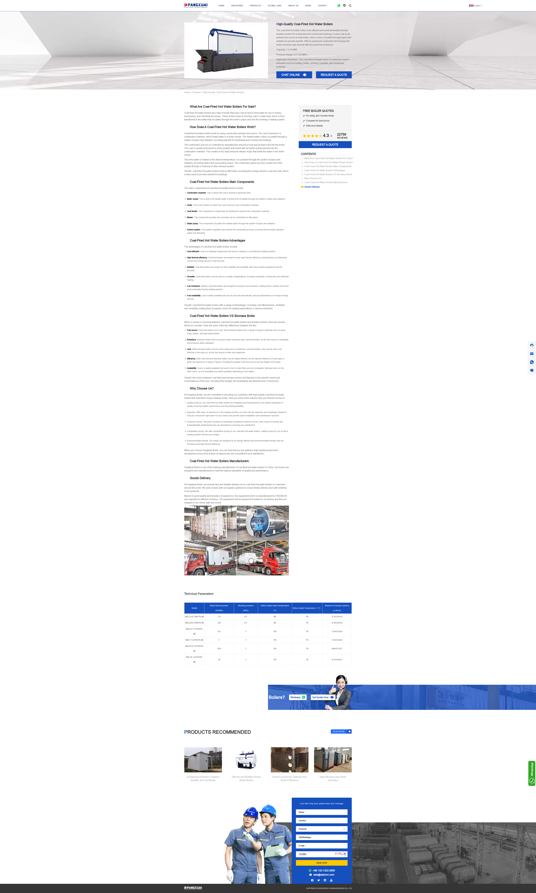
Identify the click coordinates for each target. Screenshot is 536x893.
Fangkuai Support (193, 871)
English (477, 5)
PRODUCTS (255, 5)
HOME (221, 5)
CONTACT (322, 5)
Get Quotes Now (320, 697)
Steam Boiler (190, 836)
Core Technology (192, 863)
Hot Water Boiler (192, 839)
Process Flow (191, 867)
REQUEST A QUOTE (334, 74)
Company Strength (193, 860)
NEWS (308, 5)
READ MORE (339, 731)
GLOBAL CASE (274, 5)
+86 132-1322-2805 (324, 870)
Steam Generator (192, 843)
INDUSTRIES (237, 5)
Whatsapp (295, 697)
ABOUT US (293, 5)
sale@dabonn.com (323, 874)
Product (196, 92)
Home (187, 92)
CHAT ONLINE (291, 74)
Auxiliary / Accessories (195, 846)
